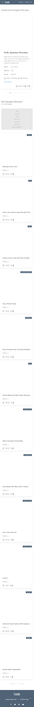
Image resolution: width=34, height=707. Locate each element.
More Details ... (8, 82)
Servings (17, 124)
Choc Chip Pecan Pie (9, 532)
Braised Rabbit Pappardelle (11, 669)
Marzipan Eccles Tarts (10, 166)
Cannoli (5, 578)
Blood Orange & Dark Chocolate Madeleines (17, 349)
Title (17, 116)
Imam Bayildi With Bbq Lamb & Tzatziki (15, 486)
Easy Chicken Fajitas (9, 304)
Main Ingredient (17, 127)
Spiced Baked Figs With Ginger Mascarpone (17, 395)
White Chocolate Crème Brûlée (13, 441)
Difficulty (17, 119)
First (12, 684)
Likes (17, 111)
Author (17, 122)
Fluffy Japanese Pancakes (16, 52)
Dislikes (17, 114)
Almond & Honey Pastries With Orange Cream (18, 624)
